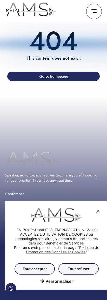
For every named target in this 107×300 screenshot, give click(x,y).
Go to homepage (53, 76)
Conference (15, 194)
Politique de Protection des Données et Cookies (62, 249)
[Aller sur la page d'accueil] (31, 11)
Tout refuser (79, 269)
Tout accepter (35, 269)
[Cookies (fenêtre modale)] (10, 289)
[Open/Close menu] (94, 11)
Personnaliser (58, 281)
